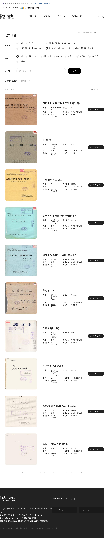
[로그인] (103, 16)
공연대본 (89, 32)
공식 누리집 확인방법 (42, 4)
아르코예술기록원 (29, 8)
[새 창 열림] (71, 499)
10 (72, 473)
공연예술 (47, 15)
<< (23, 472)
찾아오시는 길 (52, 528)
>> (81, 472)
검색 (74, 71)
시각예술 (61, 15)
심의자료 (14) (25, 81)
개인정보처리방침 (6, 528)
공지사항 (15, 8)
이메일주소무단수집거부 (24, 528)
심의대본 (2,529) (11, 81)
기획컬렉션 (31, 15)
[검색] (98, 16)
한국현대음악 (77, 15)
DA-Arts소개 (6, 8)
